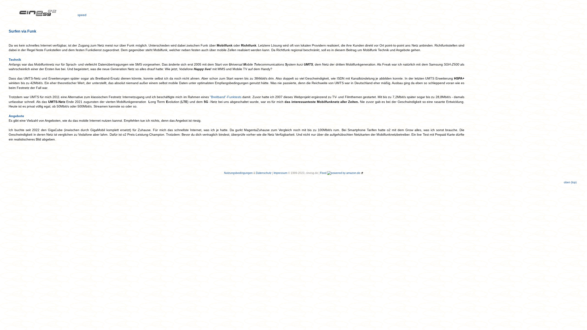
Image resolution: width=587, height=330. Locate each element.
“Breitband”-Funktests (225, 97)
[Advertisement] (524, 15)
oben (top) (570, 182)
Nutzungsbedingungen (238, 173)
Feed (323, 173)
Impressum (280, 173)
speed (82, 15)
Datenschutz (263, 173)
